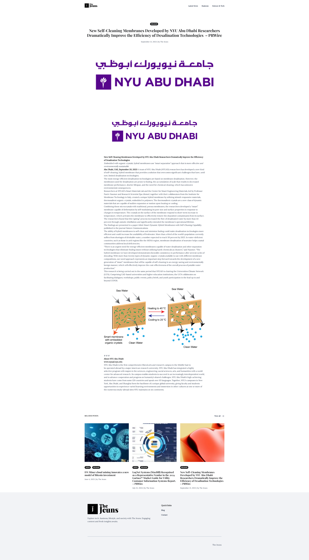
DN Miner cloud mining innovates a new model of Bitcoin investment (107, 473)
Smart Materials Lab (135, 191)
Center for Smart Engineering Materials (169, 191)
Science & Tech (218, 6)
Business (205, 6)
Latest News (193, 6)
